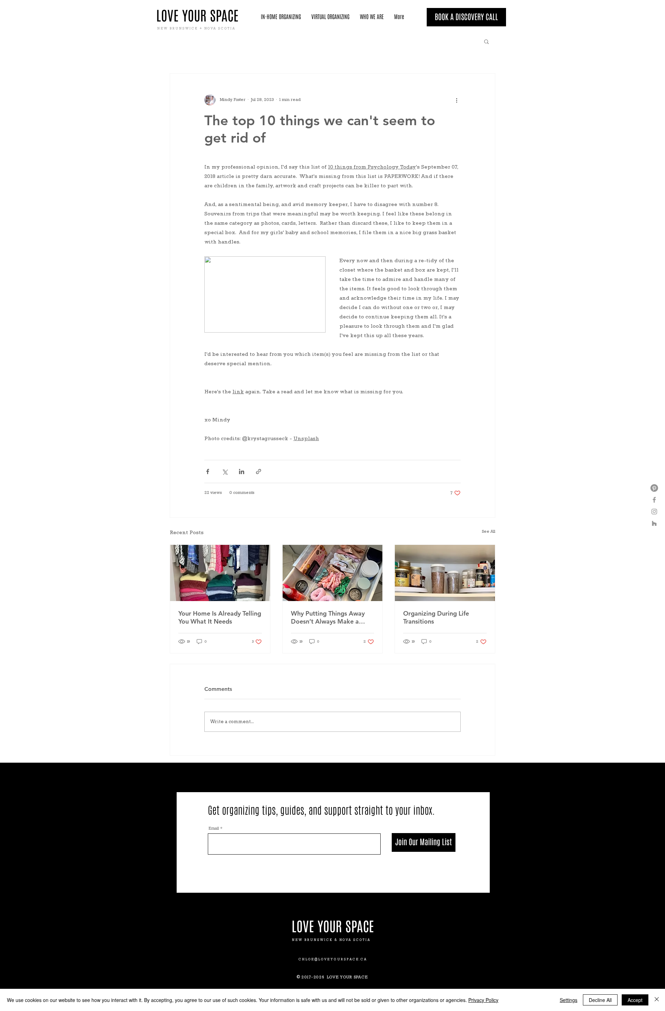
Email (214, 828)
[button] (486, 41)
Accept (635, 999)
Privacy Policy (483, 999)
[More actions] (456, 100)
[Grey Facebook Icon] (654, 500)
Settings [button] (568, 999)
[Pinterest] (654, 488)
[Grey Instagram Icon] (654, 511)
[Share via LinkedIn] (241, 471)
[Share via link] (258, 471)
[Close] (657, 999)
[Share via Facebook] (207, 471)
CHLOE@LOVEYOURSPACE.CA (333, 959)
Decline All (600, 999)
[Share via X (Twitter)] (224, 471)
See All (488, 531)
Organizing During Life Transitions (436, 617)
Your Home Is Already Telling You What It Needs (219, 617)
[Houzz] (654, 523)
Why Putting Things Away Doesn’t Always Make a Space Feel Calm (328, 617)
